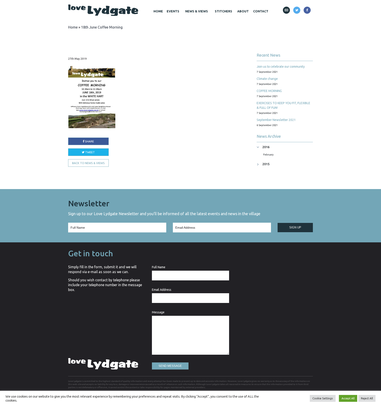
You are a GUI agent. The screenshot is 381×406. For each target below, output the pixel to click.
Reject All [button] (367, 398)
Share (89, 141)
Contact (260, 11)
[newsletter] (286, 10)
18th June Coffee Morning (102, 27)
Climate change (267, 78)
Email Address (161, 289)
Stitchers (223, 11)
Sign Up (295, 227)
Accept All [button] (348, 398)
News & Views (196, 11)
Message (158, 312)
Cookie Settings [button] (322, 398)
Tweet (89, 152)
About (243, 11)
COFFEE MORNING (269, 91)
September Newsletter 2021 (276, 120)
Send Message (170, 366)
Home (158, 11)
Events (173, 11)
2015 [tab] (265, 164)
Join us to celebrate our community (281, 66)
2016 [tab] (265, 147)
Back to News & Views (88, 163)
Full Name (158, 267)
